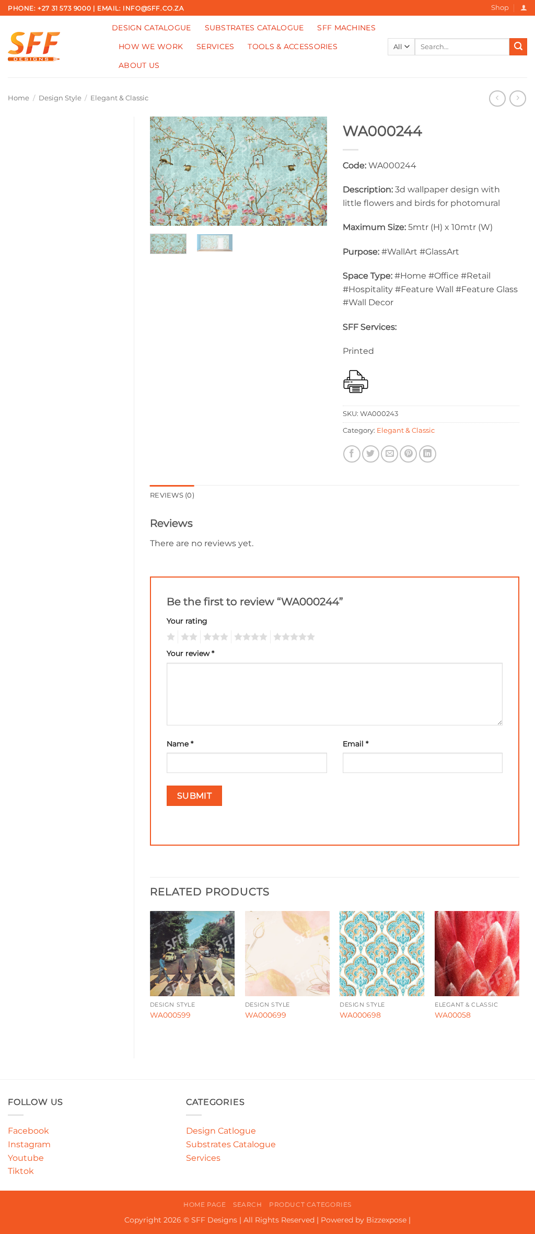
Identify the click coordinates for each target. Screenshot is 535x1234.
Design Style (60, 98)
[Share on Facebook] (351, 454)
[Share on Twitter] (370, 454)
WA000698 (360, 1015)
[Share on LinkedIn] (427, 454)
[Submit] (518, 47)
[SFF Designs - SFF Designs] (52, 46)
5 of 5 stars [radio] (292, 637)
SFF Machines (346, 27)
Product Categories (310, 1204)
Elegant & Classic (119, 98)
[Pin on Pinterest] (408, 454)
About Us (139, 65)
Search (247, 1204)
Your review (190, 653)
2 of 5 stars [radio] (187, 637)
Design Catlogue (221, 1131)
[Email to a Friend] (389, 454)
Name (180, 743)
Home (18, 98)
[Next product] (497, 98)
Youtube (26, 1158)
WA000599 (170, 1015)
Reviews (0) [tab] (172, 495)
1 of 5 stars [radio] (169, 637)
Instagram (29, 1144)
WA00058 (453, 1015)
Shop (500, 7)
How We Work (151, 46)
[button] (523, 7)
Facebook (28, 1131)
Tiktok (21, 1171)
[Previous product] (517, 98)
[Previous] (166, 171)
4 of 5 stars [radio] (249, 637)
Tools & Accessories (292, 46)
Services (215, 46)
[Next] (310, 171)
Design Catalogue (151, 27)
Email (355, 743)
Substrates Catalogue (254, 27)
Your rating (187, 621)
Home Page (204, 1204)
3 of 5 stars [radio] (214, 637)
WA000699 (265, 1015)
